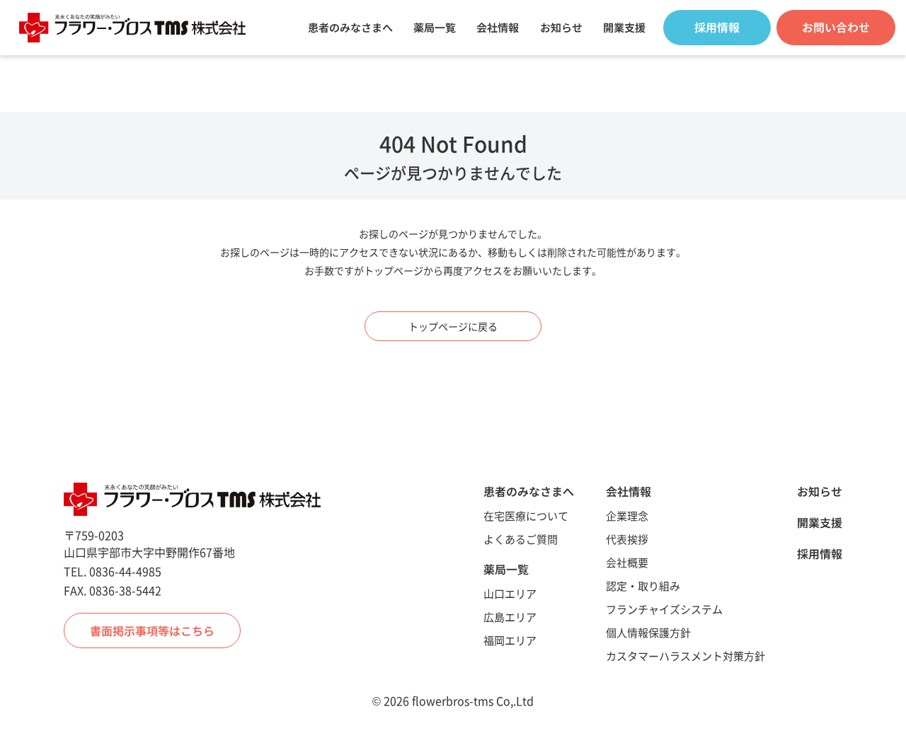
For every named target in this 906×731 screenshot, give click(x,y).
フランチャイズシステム (664, 609)
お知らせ (561, 27)
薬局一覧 (434, 27)
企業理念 (627, 515)
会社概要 (627, 562)
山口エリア (510, 593)
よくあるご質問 (520, 538)
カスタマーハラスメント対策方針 (685, 655)
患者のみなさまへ (350, 27)
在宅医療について (525, 515)
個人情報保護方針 (648, 632)
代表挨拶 (627, 538)
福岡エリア (510, 640)
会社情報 (497, 27)
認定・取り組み (643, 585)
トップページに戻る (453, 326)
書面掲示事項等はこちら (152, 630)
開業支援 (624, 27)
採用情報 (819, 553)
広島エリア (510, 616)
